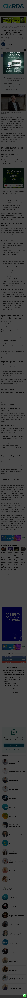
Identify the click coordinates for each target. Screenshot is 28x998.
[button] (25, 50)
